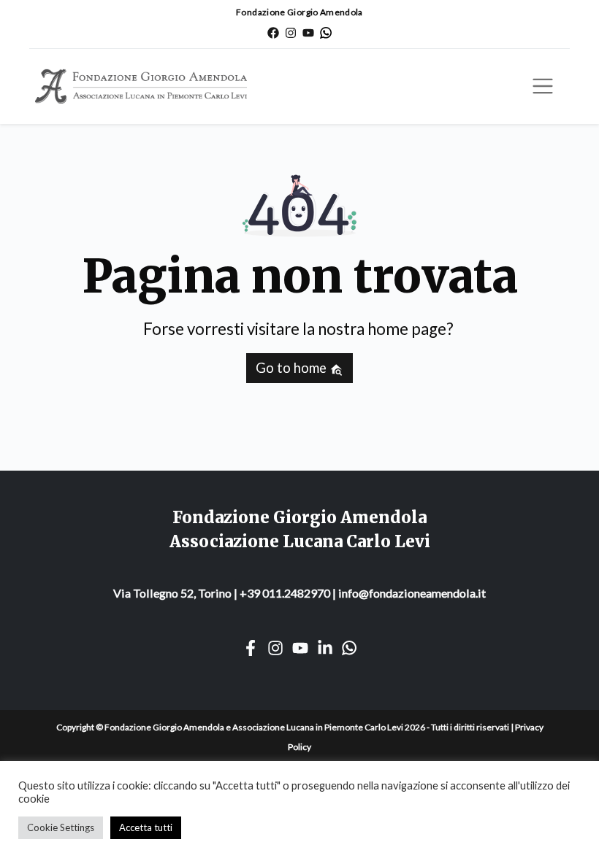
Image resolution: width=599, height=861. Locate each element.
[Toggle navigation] (543, 86)
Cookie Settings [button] (60, 827)
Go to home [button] (292, 368)
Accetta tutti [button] (145, 827)
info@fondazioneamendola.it (412, 593)
